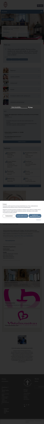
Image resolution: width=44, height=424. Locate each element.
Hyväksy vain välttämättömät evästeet (35, 216)
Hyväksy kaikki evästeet (22, 216)
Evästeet (38, 219)
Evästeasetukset (9, 216)
